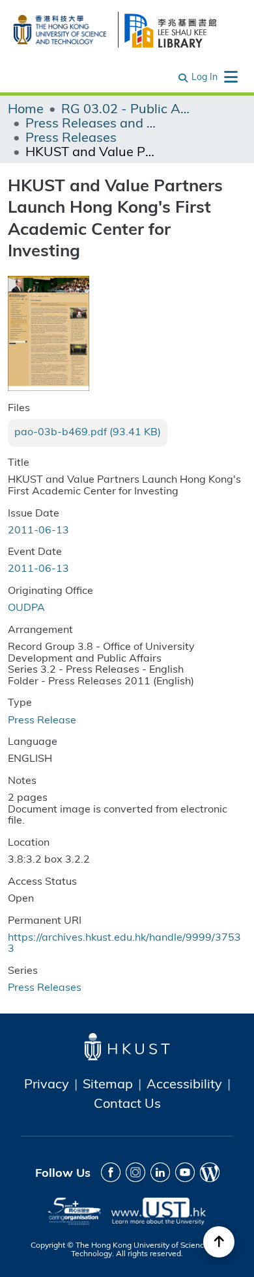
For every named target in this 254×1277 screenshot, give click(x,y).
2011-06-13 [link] (38, 529)
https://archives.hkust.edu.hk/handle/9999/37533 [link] (124, 942)
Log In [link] (204, 76)
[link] (87, 431)
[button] (184, 77)
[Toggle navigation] (230, 76)
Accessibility (184, 1083)
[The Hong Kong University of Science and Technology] (59, 27)
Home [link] (26, 108)
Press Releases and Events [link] (90, 122)
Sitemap (108, 1083)
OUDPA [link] (26, 606)
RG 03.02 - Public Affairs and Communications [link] (126, 108)
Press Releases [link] (71, 136)
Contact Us (127, 1103)
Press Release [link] (42, 719)
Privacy (46, 1083)
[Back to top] (218, 1241)
